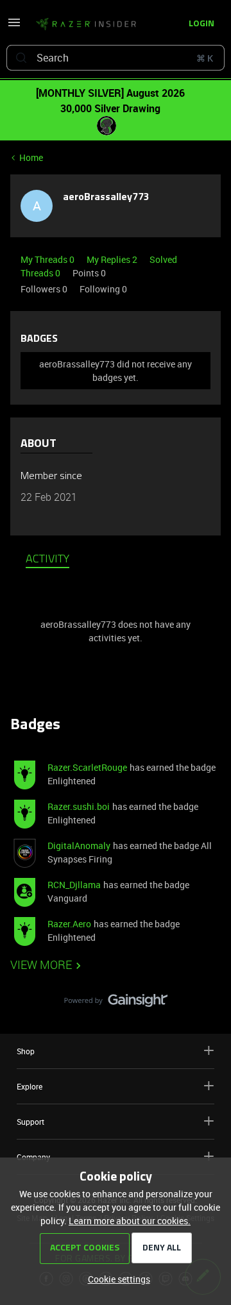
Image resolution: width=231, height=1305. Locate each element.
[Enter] (21, 58)
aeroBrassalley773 (106, 197)
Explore (29, 1086)
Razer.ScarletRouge (87, 767)
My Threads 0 (48, 259)
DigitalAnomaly (78, 845)
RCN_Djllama (74, 885)
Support (30, 1121)
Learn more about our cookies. (130, 1221)
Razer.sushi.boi (78, 806)
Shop (26, 1051)
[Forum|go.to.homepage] (82, 24)
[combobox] (115, 58)
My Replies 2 (113, 259)
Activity (47, 560)
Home (31, 157)
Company (33, 1157)
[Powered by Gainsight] (115, 1003)
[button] (14, 27)
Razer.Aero (69, 924)
